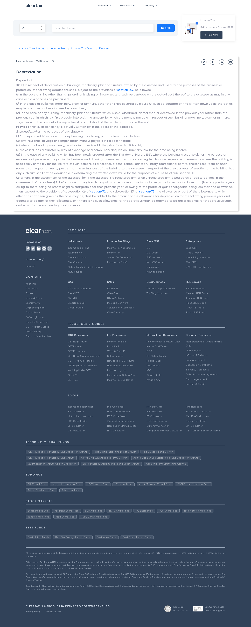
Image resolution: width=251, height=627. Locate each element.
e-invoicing (153, 267)
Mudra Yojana (193, 350)
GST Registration (77, 341)
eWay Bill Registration (198, 267)
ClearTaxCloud (76, 302)
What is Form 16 (116, 351)
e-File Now (211, 35)
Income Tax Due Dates (120, 379)
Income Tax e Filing (78, 247)
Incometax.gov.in (116, 370)
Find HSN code (194, 406)
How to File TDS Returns (120, 360)
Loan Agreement (195, 360)
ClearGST (191, 247)
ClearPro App (75, 307)
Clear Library (33, 312)
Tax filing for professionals (161, 288)
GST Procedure (76, 351)
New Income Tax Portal (120, 365)
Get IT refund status (197, 416)
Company (148, 5)
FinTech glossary (35, 317)
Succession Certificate (199, 364)
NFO (149, 370)
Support (30, 266)
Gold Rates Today (157, 421)
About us (31, 283)
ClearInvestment (77, 257)
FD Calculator (154, 416)
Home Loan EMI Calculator (122, 425)
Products (103, 5)
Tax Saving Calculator (198, 411)
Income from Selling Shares (122, 375)
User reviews (33, 302)
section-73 (147, 191)
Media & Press (34, 298)
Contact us (32, 288)
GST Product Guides (37, 326)
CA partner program (79, 288)
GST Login (152, 252)
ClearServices (75, 262)
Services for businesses (120, 307)
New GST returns (156, 262)
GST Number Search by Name (203, 430)
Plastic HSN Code (196, 302)
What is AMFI (154, 375)
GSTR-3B (73, 379)
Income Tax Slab (116, 341)
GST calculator (76, 430)
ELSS (149, 351)
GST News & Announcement (84, 356)
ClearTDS (191, 262)
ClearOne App (115, 312)
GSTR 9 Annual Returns (81, 360)
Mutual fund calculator (80, 416)
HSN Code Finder (195, 288)
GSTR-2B (73, 375)
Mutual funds (75, 271)
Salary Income (115, 356)
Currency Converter (158, 425)
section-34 (125, 90)
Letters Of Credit (195, 384)
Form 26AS (113, 346)
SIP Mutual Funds (156, 356)
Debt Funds (153, 365)
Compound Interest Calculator (164, 430)
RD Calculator (154, 411)
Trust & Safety (33, 331)
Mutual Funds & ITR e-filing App (85, 267)
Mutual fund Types (157, 346)
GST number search (118, 411)
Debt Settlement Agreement (202, 374)
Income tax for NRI (117, 262)
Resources (126, 5)
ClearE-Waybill (194, 252)
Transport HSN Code (197, 298)
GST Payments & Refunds (82, 365)
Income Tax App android (121, 247)
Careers (30, 293)
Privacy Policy (33, 611)
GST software (154, 257)
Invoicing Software (117, 302)
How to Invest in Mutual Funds (163, 341)
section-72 (98, 191)
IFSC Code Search (117, 416)
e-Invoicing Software (198, 257)
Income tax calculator (80, 406)
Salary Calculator (196, 421)
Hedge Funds (154, 360)
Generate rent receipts (120, 421)
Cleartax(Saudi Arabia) (38, 336)
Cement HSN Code (197, 293)
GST (149, 247)
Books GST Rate (195, 312)
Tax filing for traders (158, 293)
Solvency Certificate (197, 369)
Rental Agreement (196, 379)
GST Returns (75, 346)
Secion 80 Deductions (120, 257)
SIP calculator (75, 425)
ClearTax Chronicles (37, 322)
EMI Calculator (76, 411)
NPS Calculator (115, 430)
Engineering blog (35, 307)
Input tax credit (155, 271)
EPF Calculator (194, 425)
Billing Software (116, 298)
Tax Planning (75, 252)
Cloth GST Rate (195, 307)
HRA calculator (155, 406)
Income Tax (113, 252)
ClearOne (112, 293)
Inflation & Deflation (197, 355)
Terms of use (53, 611)
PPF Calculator (115, 406)
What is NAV (153, 379)
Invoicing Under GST (79, 370)
